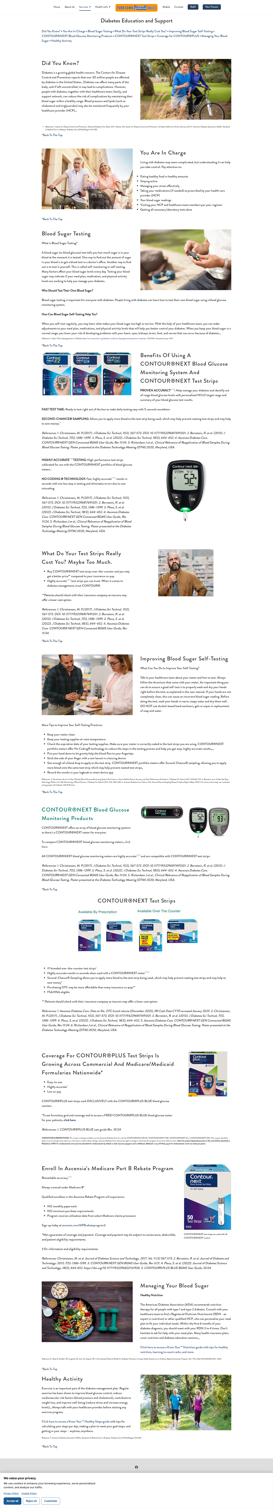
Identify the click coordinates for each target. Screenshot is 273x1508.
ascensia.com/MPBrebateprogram (83, 1225)
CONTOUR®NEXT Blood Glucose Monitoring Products (77, 36)
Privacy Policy (11, 1493)
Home (57, 7)
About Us (70, 7)
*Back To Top (49, 889)
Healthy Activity (61, 40)
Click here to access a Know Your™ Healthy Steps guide (75, 1421)
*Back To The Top (52, 135)
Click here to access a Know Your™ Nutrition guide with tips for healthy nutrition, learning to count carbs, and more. (184, 1349)
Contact (178, 7)
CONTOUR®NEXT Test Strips (135, 36)
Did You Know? (51, 31)
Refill (193, 7)
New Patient (211, 7)
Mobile (166, 7)
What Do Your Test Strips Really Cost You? (140, 31)
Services (85, 7)
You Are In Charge (74, 31)
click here (70, 1120)
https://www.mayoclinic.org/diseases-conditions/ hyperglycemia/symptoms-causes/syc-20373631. (118, 338)
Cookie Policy (29, 1493)
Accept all (12, 1501)
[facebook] (136, 1467)
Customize (50, 1501)
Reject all (31, 1501)
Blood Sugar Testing (100, 31)
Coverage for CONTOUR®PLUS (178, 36)
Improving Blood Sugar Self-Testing (191, 31)
